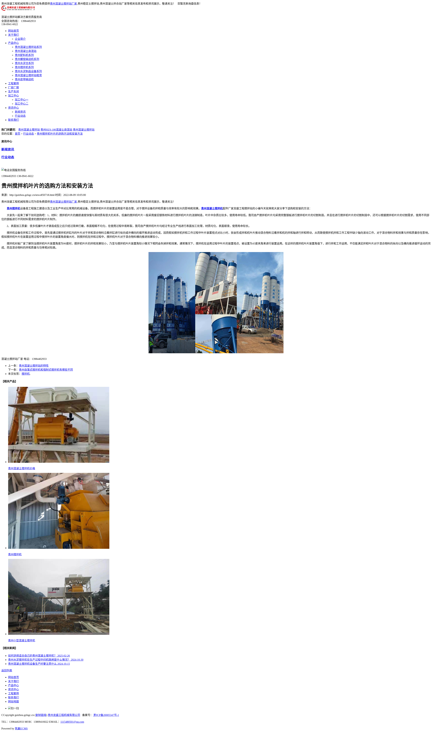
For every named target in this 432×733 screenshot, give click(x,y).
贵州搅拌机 (15, 554)
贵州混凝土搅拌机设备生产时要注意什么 (39, 663)
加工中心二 (21, 103)
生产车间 (13, 91)
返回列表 (6, 670)
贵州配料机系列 (24, 55)
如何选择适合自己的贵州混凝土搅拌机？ (39, 655)
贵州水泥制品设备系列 (28, 71)
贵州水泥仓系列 (24, 63)
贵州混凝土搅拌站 (29, 129)
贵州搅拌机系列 (24, 67)
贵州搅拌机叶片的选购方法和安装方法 (60, 133)
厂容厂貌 (13, 87)
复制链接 (40, 715)
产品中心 (13, 43)
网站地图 (13, 701)
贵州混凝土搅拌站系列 (28, 47)
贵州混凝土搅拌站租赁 (28, 75)
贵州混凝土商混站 (25, 51)
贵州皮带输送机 (24, 79)
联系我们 (13, 119)
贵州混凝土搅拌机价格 (21, 468)
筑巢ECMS (21, 728)
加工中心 (13, 95)
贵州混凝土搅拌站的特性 (34, 365)
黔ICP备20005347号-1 (106, 715)
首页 (17, 133)
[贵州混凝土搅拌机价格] (58, 461)
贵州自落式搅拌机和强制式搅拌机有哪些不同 (46, 369)
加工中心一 (21, 99)
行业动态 (20, 115)
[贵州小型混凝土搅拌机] (58, 633)
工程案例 (13, 83)
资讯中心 (13, 107)
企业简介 (20, 38)
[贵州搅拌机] (58, 547)
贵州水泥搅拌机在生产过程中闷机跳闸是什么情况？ (45, 659)
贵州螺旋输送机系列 (27, 59)
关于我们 (13, 34)
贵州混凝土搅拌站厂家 (63, 3)
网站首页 (13, 30)
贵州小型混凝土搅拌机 (21, 640)
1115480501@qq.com (72, 721)
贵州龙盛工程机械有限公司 (64, 715)
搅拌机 (26, 373)
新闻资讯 (20, 111)
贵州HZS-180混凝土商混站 (56, 129)
